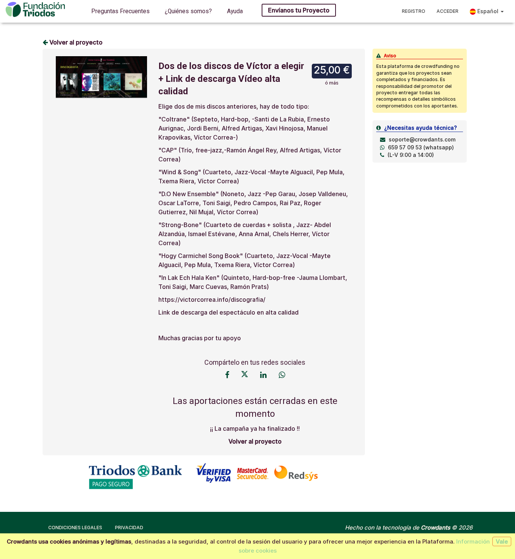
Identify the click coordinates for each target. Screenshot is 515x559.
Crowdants (435, 527)
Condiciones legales (75, 527)
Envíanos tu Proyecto (299, 10)
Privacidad (129, 527)
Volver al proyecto (75, 42)
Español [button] (488, 11)
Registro (413, 11)
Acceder (447, 11)
